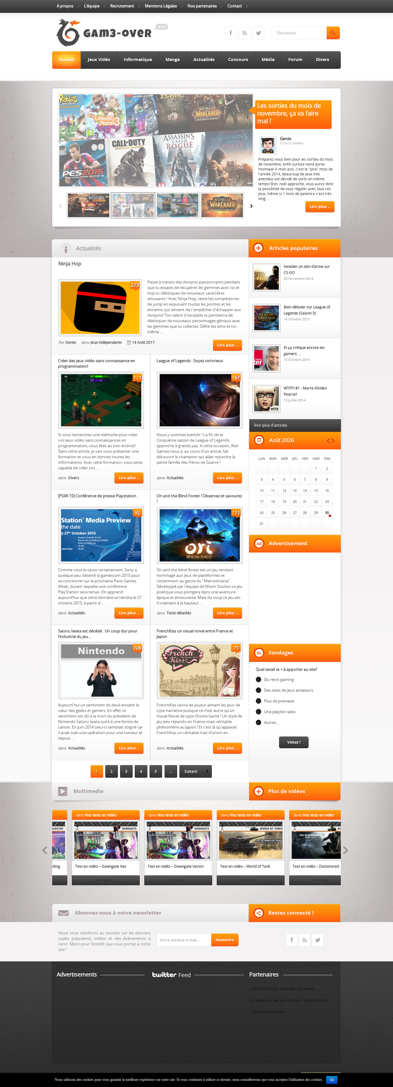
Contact (235, 6)
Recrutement (122, 6)
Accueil (66, 59)
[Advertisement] (295, 598)
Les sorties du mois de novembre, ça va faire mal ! (289, 113)
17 (261, 501)
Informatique (138, 59)
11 (273, 490)
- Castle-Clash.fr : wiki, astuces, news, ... (284, 988)
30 (327, 512)
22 (316, 501)
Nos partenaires (202, 6)
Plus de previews (279, 701)
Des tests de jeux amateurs (288, 690)
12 (284, 490)
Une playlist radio (280, 711)
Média (268, 59)
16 (327, 490)
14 (305, 490)
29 (316, 512)
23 (327, 501)
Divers (322, 59)
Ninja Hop (69, 263)
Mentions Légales (161, 6)
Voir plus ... (87, 880)
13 (295, 490)
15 (316, 490)
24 (261, 512)
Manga (172, 59)
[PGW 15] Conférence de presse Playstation (97, 496)
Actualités (204, 59)
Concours (238, 59)
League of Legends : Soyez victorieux (190, 360)
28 (305, 512)
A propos (65, 6)
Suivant (191, 771)
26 (284, 512)
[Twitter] (317, 945)
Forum (295, 59)
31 (261, 523)
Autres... (271, 722)
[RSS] (304, 945)
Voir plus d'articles (270, 425)
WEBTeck (83, 1075)
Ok (331, 1080)
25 (273, 512)
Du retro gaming (279, 679)
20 (295, 501)
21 (305, 501)
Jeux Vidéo (99, 59)
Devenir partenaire (267, 1012)
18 (273, 501)
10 (261, 490)
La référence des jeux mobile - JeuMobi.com (288, 1000)
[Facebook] (291, 945)
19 (284, 501)
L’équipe (91, 6)
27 (295, 512)
